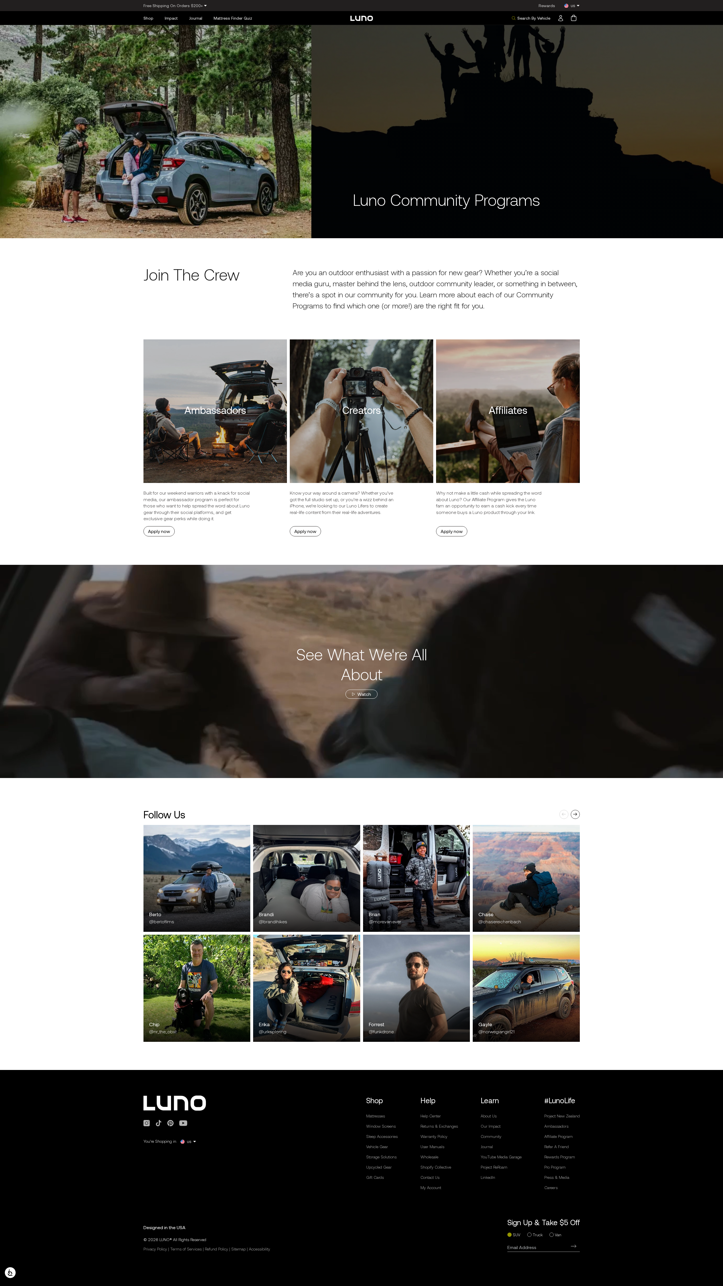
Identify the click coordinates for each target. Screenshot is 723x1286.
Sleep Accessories (382, 1136)
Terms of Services (186, 1248)
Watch (364, 694)
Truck (538, 1234)
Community (491, 1136)
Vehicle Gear (377, 1146)
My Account (430, 1187)
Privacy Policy (155, 1248)
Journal (487, 1146)
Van (558, 1234)
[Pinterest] (170, 1123)
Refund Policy (216, 1248)
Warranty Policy (433, 1136)
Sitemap (238, 1248)
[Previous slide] (563, 814)
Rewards (547, 5)
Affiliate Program (558, 1136)
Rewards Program (559, 1156)
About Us (489, 1115)
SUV (516, 1234)
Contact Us (429, 1177)
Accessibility (259, 1248)
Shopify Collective (435, 1167)
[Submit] (573, 1246)
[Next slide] (575, 814)
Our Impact (491, 1126)
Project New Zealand (562, 1115)
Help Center (430, 1115)
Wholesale (429, 1156)
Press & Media (556, 1177)
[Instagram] (146, 1123)
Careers (551, 1187)
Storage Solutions (381, 1156)
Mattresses (375, 1115)
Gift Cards (375, 1177)
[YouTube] (183, 1123)
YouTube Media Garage (501, 1156)
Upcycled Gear (379, 1167)
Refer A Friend (556, 1146)
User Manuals (432, 1146)
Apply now (159, 531)
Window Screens (381, 1126)
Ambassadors (556, 1126)
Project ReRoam (494, 1167)
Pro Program (555, 1167)
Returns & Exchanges (439, 1126)
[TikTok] (158, 1123)
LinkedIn (488, 1177)
